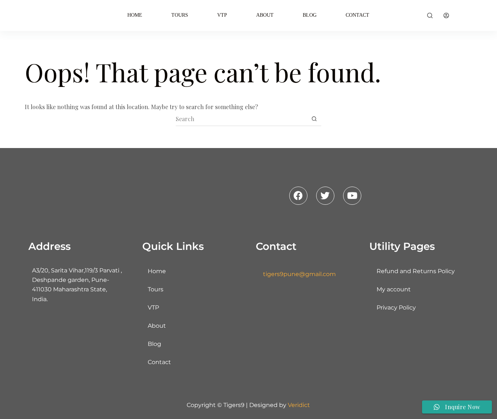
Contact (357, 15)
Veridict (299, 405)
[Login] (446, 15)
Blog (310, 15)
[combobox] (241, 118)
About (265, 15)
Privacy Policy (396, 307)
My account (394, 289)
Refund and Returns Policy (416, 271)
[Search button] (314, 118)
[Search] (430, 15)
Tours (179, 15)
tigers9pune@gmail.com (299, 274)
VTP (222, 15)
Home (134, 15)
